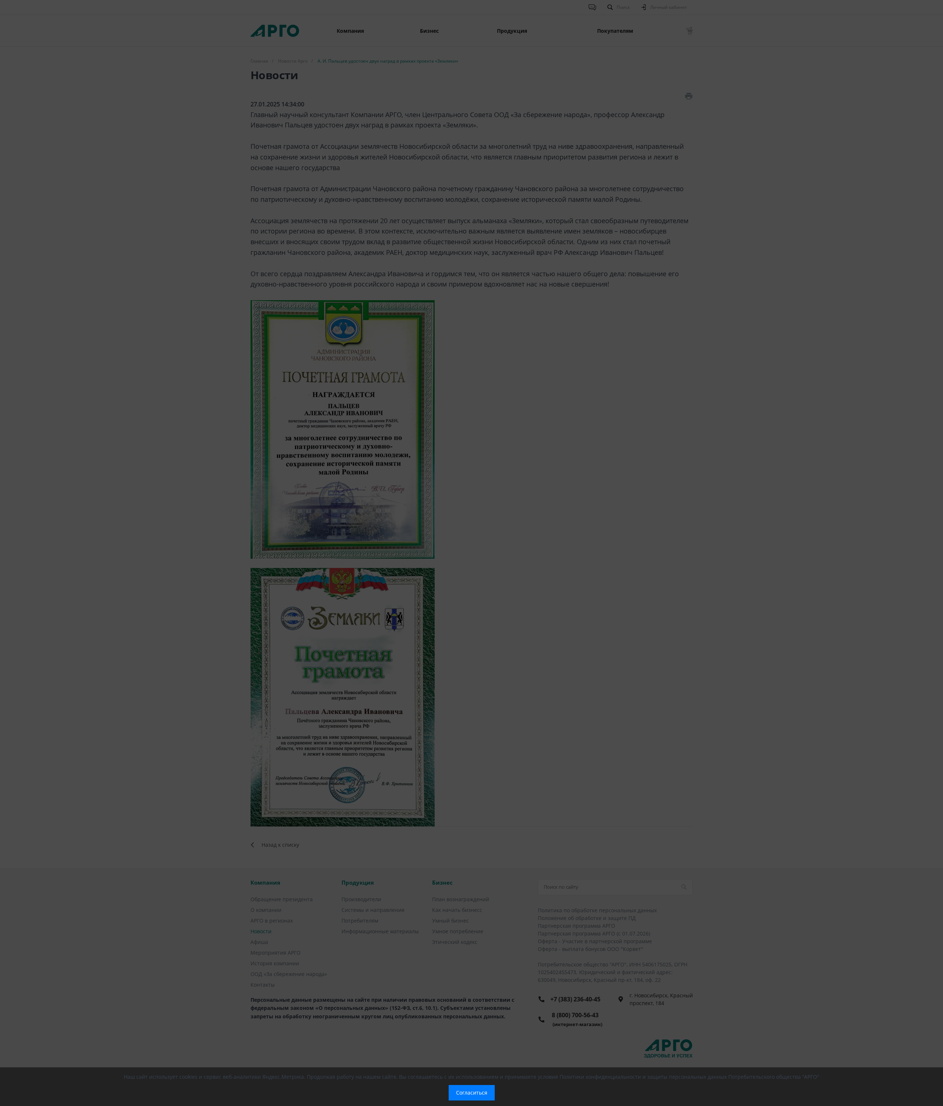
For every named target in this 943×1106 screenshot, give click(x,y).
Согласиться (471, 1092)
